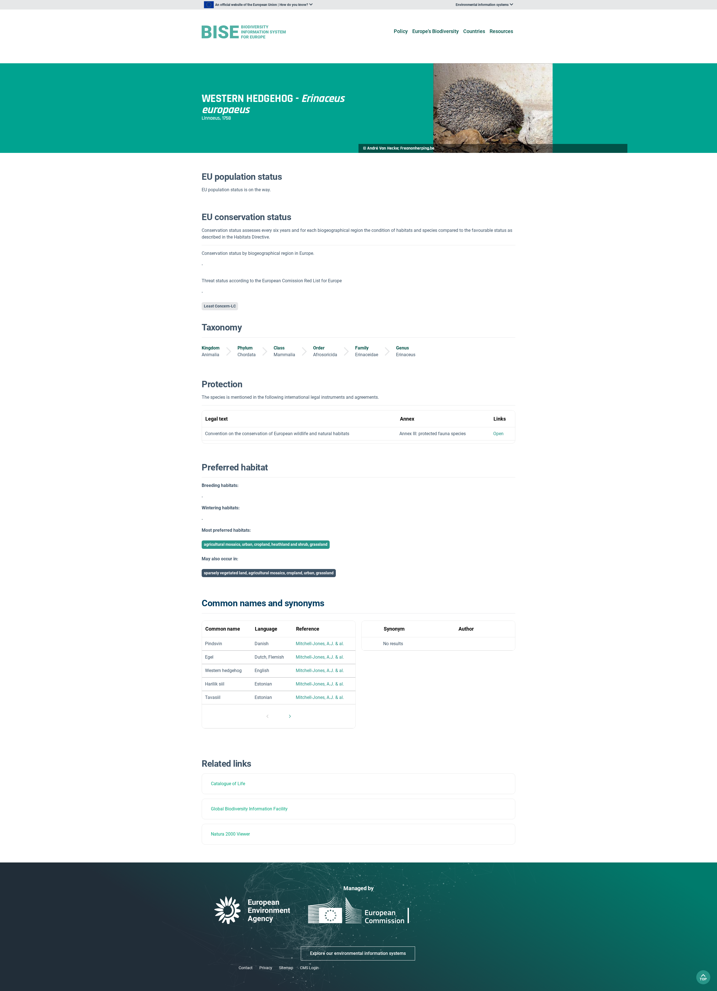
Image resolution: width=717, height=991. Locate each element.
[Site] (252, 32)
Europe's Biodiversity (435, 31)
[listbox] (258, 5)
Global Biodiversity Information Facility (249, 809)
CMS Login (309, 968)
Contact (246, 968)
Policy (401, 31)
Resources (501, 31)
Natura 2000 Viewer (230, 834)
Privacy (265, 968)
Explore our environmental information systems (358, 953)
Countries (474, 31)
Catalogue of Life (228, 783)
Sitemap (286, 968)
